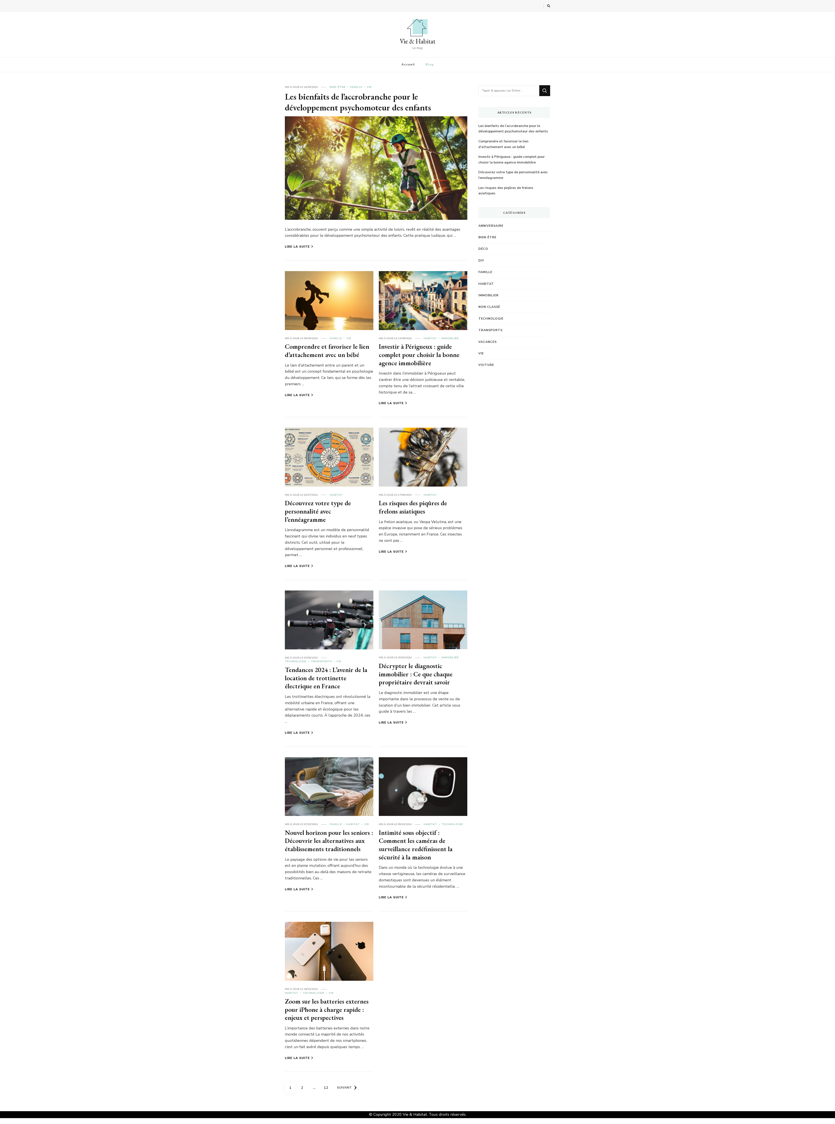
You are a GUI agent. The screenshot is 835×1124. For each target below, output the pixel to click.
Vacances (487, 342)
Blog (430, 65)
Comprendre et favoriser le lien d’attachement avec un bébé (327, 350)
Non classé (489, 307)
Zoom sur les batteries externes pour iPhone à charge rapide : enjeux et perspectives (327, 1009)
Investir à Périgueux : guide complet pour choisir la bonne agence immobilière (419, 354)
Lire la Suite (297, 247)
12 (328, 1087)
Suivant (344, 1088)
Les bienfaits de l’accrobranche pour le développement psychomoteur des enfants (358, 102)
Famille (356, 87)
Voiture (486, 365)
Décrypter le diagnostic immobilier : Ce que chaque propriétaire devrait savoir (416, 674)
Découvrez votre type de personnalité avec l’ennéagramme (318, 511)
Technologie (295, 661)
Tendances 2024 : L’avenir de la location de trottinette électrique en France (326, 677)
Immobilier (450, 338)
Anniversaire (490, 226)
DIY (481, 260)
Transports (321, 661)
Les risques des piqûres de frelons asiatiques (413, 507)
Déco (483, 249)
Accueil (408, 65)
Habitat (430, 338)
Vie (369, 87)
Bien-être (338, 87)
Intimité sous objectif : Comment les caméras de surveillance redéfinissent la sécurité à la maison (416, 844)
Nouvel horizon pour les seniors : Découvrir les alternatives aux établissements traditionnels (329, 840)
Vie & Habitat (417, 41)
